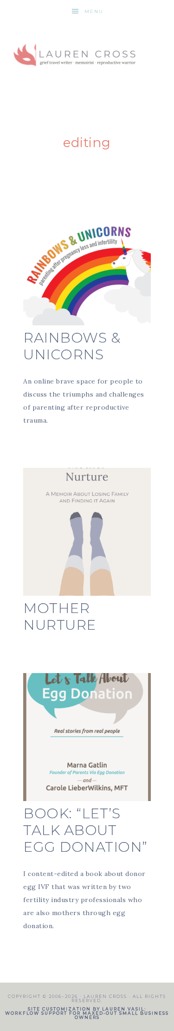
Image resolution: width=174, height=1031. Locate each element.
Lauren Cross (87, 52)
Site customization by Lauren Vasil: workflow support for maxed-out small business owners (87, 1013)
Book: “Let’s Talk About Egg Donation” (85, 830)
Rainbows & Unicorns (71, 346)
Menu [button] (93, 11)
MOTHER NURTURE (59, 616)
